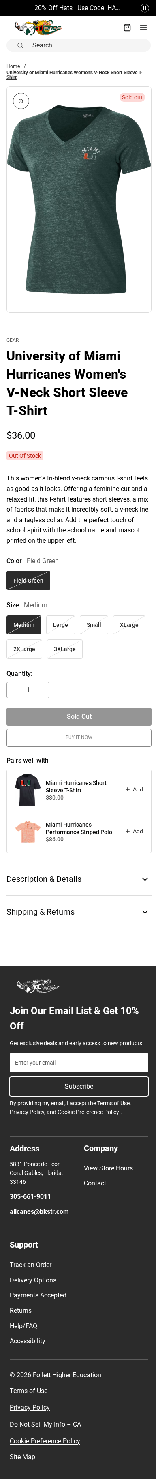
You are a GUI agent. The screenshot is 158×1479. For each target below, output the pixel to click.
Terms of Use (113, 1103)
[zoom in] (21, 101)
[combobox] (87, 45)
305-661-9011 (30, 1196)
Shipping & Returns (40, 905)
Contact (93, 1183)
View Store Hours (106, 1168)
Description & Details (43, 872)
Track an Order (30, 1265)
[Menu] (139, 27)
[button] (141, 8)
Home (13, 66)
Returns (21, 1310)
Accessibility (27, 1341)
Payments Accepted (38, 1295)
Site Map (22, 1457)
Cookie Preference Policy (89, 1112)
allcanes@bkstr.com (39, 1211)
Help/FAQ (23, 1325)
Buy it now (77, 731)
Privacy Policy (27, 1112)
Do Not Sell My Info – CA (45, 1424)
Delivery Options (33, 1280)
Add (134, 783)
